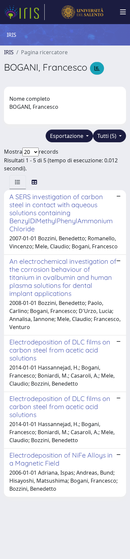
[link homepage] (24, 12)
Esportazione (67, 136)
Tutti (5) (107, 136)
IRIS (9, 52)
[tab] (17, 182)
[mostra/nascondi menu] (123, 12)
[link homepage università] (82, 12)
